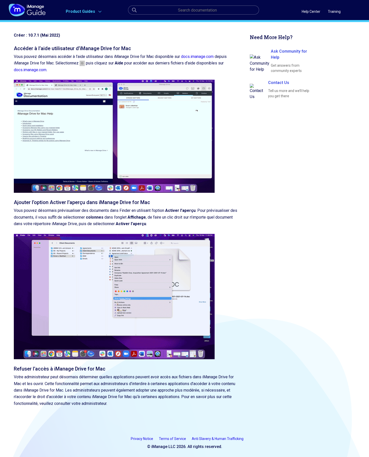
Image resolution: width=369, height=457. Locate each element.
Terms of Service (173, 439)
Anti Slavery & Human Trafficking (217, 439)
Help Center (311, 12)
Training (334, 12)
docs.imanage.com (197, 56)
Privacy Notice (142, 439)
